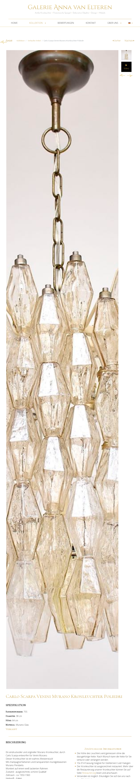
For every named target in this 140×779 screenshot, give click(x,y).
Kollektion (36, 22)
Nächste (129, 40)
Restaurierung (89, 772)
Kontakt (91, 22)
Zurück (9, 40)
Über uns (113, 22)
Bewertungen (66, 22)
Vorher (117, 40)
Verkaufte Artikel (34, 40)
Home (14, 22)
